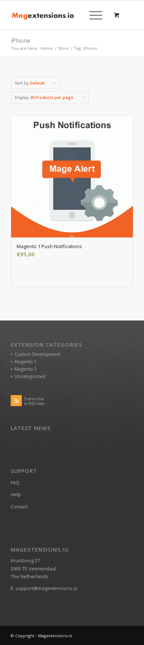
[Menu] (92, 15)
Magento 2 (25, 369)
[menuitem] (94, 15)
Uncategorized (29, 376)
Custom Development (37, 354)
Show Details (100, 279)
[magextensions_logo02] (60, 15)
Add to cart (45, 279)
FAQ (15, 482)
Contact (19, 506)
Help (16, 494)
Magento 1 (25, 361)
